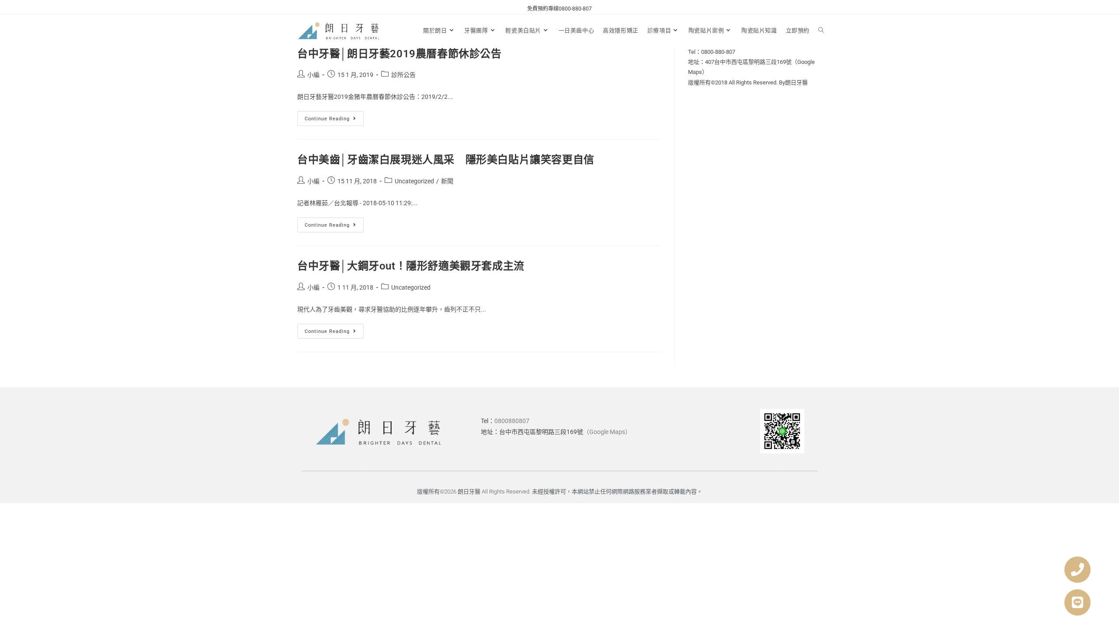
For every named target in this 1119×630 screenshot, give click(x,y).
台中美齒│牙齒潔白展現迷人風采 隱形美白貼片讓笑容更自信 (445, 160)
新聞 (447, 181)
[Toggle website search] (821, 30)
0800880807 (511, 420)
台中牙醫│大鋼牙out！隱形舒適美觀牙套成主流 (411, 266)
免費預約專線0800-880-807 (559, 9)
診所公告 (403, 74)
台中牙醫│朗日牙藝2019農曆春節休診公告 (399, 54)
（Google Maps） (607, 431)
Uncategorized (414, 181)
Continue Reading (334, 116)
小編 (313, 74)
